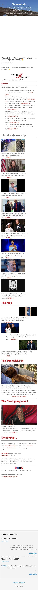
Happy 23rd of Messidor (9, 538)
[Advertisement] (19, 37)
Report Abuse (19, 586)
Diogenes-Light (19, 4)
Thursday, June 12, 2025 (10, 559)
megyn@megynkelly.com (10, 477)
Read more (33, 553)
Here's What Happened (19, 396)
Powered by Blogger (19, 582)
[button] (35, 58)
